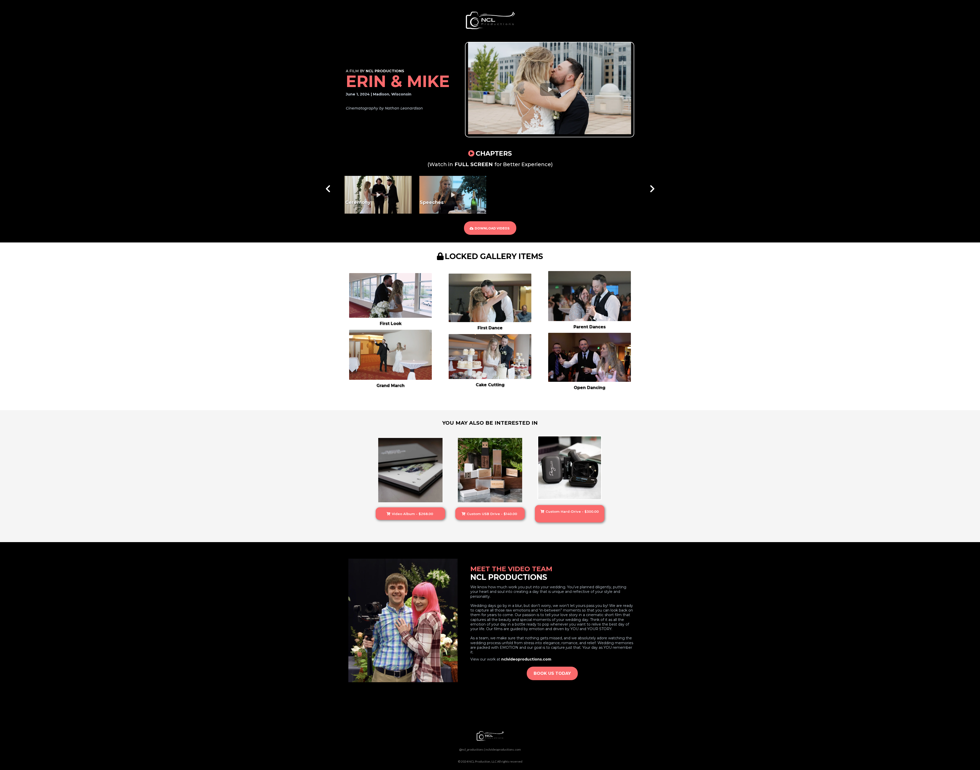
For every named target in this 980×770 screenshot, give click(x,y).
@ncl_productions (471, 749)
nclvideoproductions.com (503, 749)
